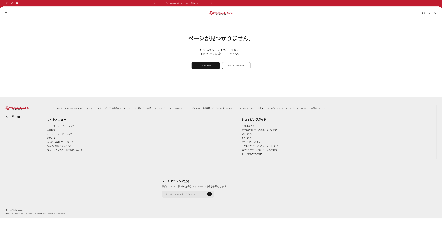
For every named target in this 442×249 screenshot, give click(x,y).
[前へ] (154, 3)
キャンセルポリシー (59, 213)
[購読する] (209, 194)
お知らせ (51, 138)
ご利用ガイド (248, 126)
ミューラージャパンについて (60, 126)
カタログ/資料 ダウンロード (60, 142)
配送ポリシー (248, 134)
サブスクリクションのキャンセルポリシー (261, 146)
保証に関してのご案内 (252, 154)
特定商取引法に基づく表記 (45, 213)
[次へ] (211, 3)
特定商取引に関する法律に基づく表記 (259, 130)
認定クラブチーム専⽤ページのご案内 (259, 150)
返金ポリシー (248, 138)
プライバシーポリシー (252, 142)
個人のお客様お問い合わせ (59, 146)
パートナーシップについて (59, 134)
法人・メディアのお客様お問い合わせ (64, 150)
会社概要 (51, 130)
